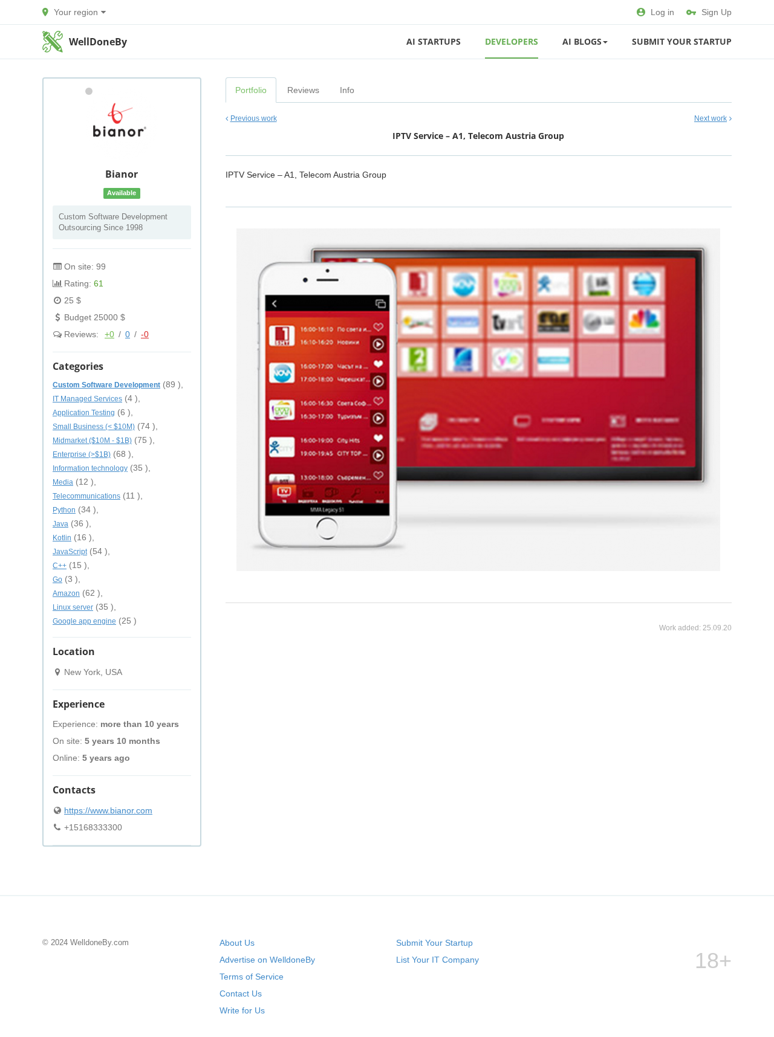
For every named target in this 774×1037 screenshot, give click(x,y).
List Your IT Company (437, 959)
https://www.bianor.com (108, 810)
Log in (662, 12)
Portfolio (251, 90)
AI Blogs (582, 41)
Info (347, 90)
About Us (237, 943)
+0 (109, 334)
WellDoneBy (98, 41)
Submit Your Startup (682, 41)
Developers (511, 41)
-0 (145, 334)
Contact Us (241, 993)
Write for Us (242, 1010)
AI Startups (433, 41)
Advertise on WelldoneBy (267, 959)
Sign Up (716, 12)
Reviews (303, 90)
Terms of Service (252, 976)
